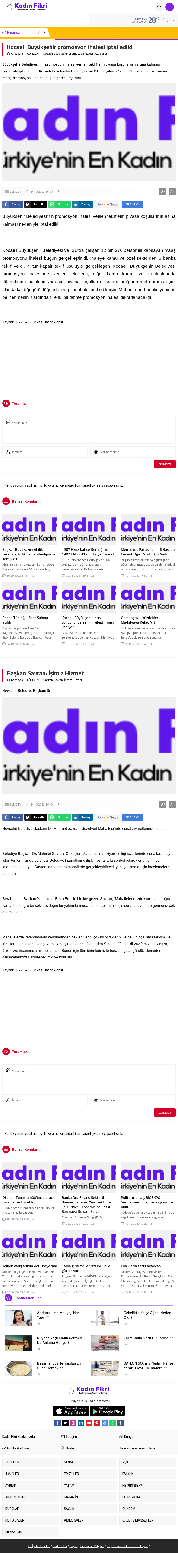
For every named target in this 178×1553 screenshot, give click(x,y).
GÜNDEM (33, 53)
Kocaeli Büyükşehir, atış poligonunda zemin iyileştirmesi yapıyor (88, 622)
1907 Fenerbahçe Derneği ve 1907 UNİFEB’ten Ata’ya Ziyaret (88, 552)
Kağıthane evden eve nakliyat (127, 1546)
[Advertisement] (89, 360)
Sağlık (74, 1546)
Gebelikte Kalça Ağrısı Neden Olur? (147, 1315)
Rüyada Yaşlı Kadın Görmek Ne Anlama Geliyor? (59, 1340)
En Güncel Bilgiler (92, 1546)
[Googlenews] (105, 1423)
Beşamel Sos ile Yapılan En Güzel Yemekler (59, 1365)
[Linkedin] (81, 1423)
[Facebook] (57, 1423)
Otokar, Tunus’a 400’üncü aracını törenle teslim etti (29, 1200)
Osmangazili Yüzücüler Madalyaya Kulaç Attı (139, 620)
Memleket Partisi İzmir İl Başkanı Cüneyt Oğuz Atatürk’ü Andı (148, 552)
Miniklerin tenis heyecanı (141, 1265)
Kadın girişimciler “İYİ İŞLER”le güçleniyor (86, 1268)
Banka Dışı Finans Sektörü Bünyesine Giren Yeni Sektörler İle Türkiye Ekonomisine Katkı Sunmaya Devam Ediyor (87, 1204)
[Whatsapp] (112, 1423)
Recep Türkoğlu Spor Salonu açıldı (25, 620)
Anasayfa (17, 53)
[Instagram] (73, 1423)
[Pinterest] (97, 1423)
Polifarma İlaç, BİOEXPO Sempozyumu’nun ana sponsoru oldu (147, 1202)
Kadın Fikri (60, 1546)
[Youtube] (89, 1423)
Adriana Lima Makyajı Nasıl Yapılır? (59, 1315)
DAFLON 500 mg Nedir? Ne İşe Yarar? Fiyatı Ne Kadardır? (148, 1365)
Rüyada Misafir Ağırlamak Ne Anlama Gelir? (90, 32)
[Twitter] (65, 1423)
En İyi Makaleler (39, 1546)
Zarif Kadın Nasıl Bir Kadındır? (148, 1337)
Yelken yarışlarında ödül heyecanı (29, 1265)
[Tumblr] (120, 1423)
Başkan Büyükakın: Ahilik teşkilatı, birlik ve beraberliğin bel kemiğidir (29, 554)
